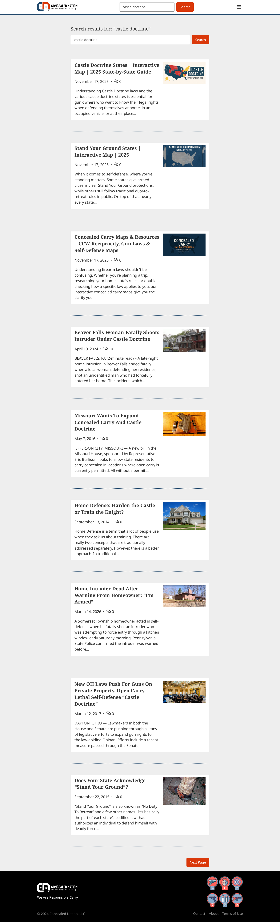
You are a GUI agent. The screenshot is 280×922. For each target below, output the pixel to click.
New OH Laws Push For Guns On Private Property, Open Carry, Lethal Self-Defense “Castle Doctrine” (113, 694)
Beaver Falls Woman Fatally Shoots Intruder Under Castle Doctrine (116, 335)
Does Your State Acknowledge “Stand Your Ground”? (110, 783)
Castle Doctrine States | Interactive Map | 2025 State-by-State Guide (116, 68)
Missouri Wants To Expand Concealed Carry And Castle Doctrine (108, 422)
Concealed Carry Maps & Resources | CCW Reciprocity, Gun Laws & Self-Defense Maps (116, 243)
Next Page (198, 862)
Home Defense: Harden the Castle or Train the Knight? (114, 508)
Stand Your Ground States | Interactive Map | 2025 (107, 151)
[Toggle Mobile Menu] (239, 7)
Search (185, 7)
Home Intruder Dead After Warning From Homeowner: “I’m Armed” (114, 595)
